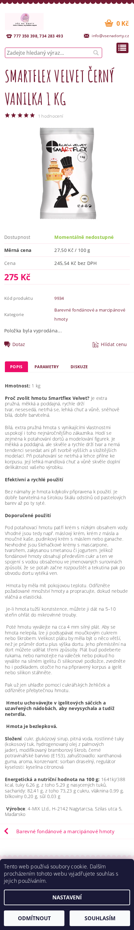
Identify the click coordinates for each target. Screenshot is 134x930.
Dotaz (18, 344)
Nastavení (67, 897)
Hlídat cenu (114, 344)
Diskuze (79, 367)
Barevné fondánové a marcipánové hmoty (65, 831)
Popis (16, 367)
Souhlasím (100, 918)
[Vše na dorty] (24, 20)
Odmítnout (34, 918)
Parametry (46, 367)
